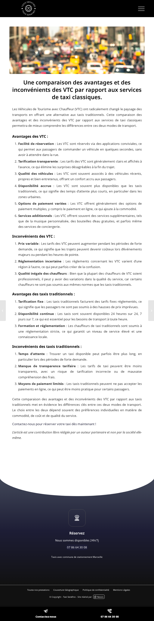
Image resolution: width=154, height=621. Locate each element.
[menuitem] (139, 8)
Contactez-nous (45, 616)
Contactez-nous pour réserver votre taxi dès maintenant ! (54, 424)
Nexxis (100, 596)
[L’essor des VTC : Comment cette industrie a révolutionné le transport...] (3, 310)
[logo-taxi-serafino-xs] (77, 8)
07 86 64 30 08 (110, 616)
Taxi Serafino (69, 596)
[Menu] (139, 8)
